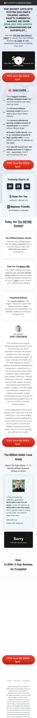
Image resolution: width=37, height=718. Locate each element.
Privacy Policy (26, 681)
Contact (9, 681)
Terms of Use (16, 681)
